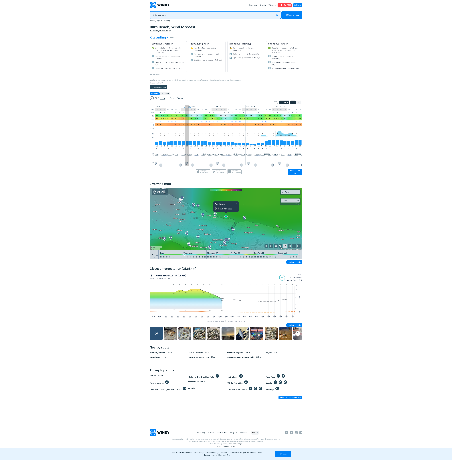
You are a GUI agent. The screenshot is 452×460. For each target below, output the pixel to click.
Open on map (293, 15)
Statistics (165, 94)
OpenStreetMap (290, 249)
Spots (263, 5)
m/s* (152, 119)
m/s (162, 98)
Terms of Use (224, 455)
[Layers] (266, 246)
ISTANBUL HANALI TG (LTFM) (168, 275)
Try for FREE (286, 5)
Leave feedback (160, 87)
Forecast (154, 94)
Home (152, 21)
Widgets (272, 5)
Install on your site (295, 172)
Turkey (167, 21)
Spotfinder (221, 433)
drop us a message (235, 444)
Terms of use (230, 446)
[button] (170, 31)
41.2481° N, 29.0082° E (159, 31)
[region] (225, 219)
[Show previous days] (157, 255)
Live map (253, 5)
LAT (153, 155)
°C (153, 125)
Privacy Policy (221, 446)
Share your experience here (290, 397)
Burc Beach (178, 98)
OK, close (283, 454)
